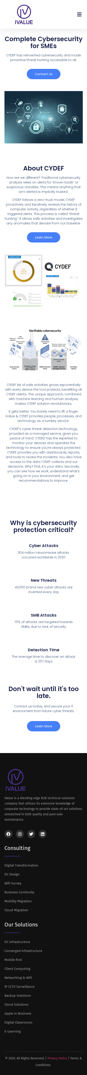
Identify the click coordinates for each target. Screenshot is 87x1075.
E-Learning (12, 1031)
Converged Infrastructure (23, 951)
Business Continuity (19, 892)
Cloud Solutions (16, 1005)
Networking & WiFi (18, 978)
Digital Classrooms (18, 1022)
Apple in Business (17, 1013)
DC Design (12, 874)
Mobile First (13, 960)
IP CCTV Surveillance (19, 987)
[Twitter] (31, 834)
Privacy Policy (57, 1058)
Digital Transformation (21, 865)
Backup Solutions (17, 996)
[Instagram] (20, 834)
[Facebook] (8, 834)
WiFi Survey (12, 883)
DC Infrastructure (17, 942)
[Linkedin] (43, 834)
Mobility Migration (18, 901)
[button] (79, 14)
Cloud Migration (16, 910)
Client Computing (17, 969)
